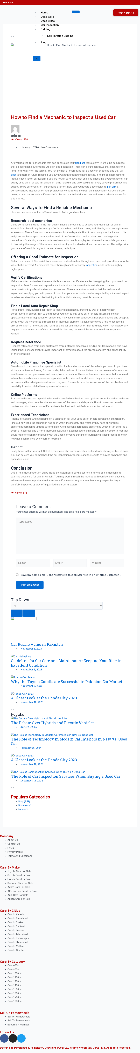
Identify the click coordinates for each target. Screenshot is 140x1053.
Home (44, 12)
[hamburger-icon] (76, 12)
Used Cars (47, 16)
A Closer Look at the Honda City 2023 (44, 697)
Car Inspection (50, 25)
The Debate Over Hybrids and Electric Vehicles (53, 722)
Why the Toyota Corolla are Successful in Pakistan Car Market (66, 681)
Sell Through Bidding (60, 35)
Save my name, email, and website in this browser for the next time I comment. (71, 574)
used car (80, 162)
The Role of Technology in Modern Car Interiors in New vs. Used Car (69, 741)
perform (111, 186)
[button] (12, 159)
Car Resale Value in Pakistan (37, 644)
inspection (92, 265)
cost (13, 174)
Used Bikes (48, 20)
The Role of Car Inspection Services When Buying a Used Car (65, 776)
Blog (43, 42)
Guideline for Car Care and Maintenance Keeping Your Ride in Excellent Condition (66, 663)
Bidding (46, 29)
